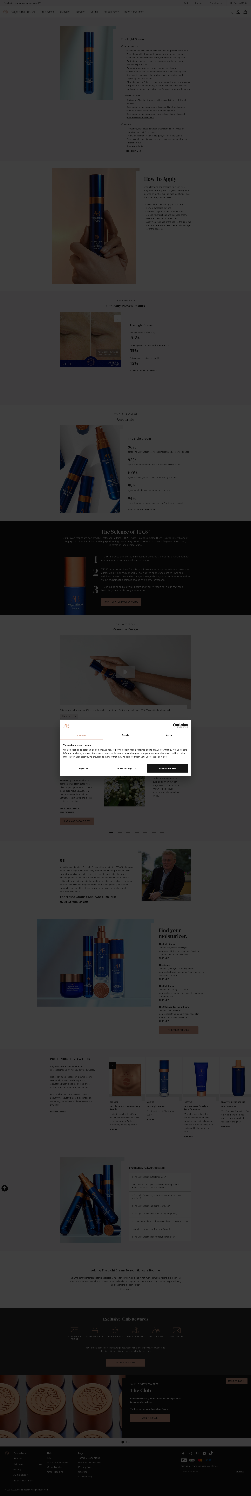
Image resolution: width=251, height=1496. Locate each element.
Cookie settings (124, 768)
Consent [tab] (81, 735)
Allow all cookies (167, 768)
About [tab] (169, 735)
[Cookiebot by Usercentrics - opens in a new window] (175, 725)
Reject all (83, 768)
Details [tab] (125, 735)
